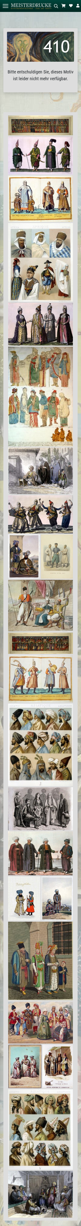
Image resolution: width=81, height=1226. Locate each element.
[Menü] (5, 6)
